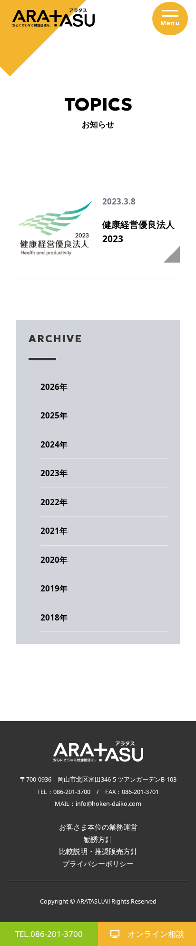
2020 (49, 559)
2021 (49, 530)
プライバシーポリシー (98, 863)
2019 (49, 588)
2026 (49, 386)
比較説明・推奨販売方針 (98, 851)
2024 (49, 444)
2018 (49, 617)
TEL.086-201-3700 (49, 933)
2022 (49, 502)
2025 (49, 415)
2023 (49, 473)
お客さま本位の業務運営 (98, 827)
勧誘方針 (98, 839)
